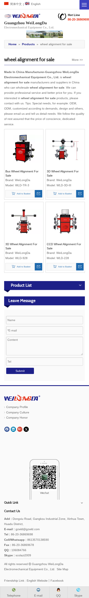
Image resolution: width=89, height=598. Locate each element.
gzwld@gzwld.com (28, 529)
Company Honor (17, 417)
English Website (37, 580)
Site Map (62, 569)
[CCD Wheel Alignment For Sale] (65, 221)
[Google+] (19, 429)
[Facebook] (7, 429)
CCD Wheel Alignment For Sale (64, 246)
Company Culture (17, 412)
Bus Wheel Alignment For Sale (21, 173)
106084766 (15, 550)
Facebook (57, 580)
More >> (77, 59)
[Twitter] (26, 429)
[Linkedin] (13, 429)
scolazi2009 (17, 555)
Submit (20, 371)
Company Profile (17, 407)
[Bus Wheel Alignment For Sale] (23, 148)
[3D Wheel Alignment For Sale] (65, 148)
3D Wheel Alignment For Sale (63, 173)
